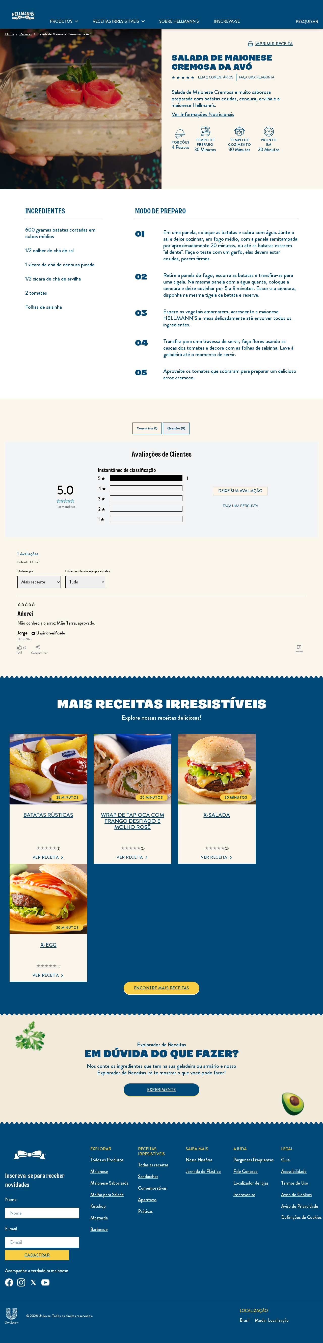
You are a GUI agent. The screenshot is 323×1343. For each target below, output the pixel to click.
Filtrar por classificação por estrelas (87, 571)
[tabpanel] (161, 548)
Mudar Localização (272, 1320)
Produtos (61, 21)
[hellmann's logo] (23, 14)
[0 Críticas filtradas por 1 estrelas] (146, 519)
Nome (11, 1199)
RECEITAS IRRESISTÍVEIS (116, 21)
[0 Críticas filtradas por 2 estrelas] (146, 509)
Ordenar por (25, 571)
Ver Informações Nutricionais (203, 114)
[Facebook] (9, 1281)
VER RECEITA (46, 857)
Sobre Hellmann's (179, 21)
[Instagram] (21, 1281)
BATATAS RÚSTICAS (48, 815)
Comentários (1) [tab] (147, 428)
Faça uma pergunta (240, 506)
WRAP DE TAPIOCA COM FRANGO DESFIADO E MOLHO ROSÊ (132, 821)
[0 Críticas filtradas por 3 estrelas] (146, 498)
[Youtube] (45, 1281)
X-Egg (48, 945)
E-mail (11, 1228)
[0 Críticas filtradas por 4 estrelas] (146, 488)
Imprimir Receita (274, 43)
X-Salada (216, 815)
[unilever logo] (12, 1315)
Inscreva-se (227, 21)
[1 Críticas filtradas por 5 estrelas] (146, 478)
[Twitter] (33, 1281)
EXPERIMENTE (161, 1090)
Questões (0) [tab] (176, 428)
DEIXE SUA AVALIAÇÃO (240, 491)
